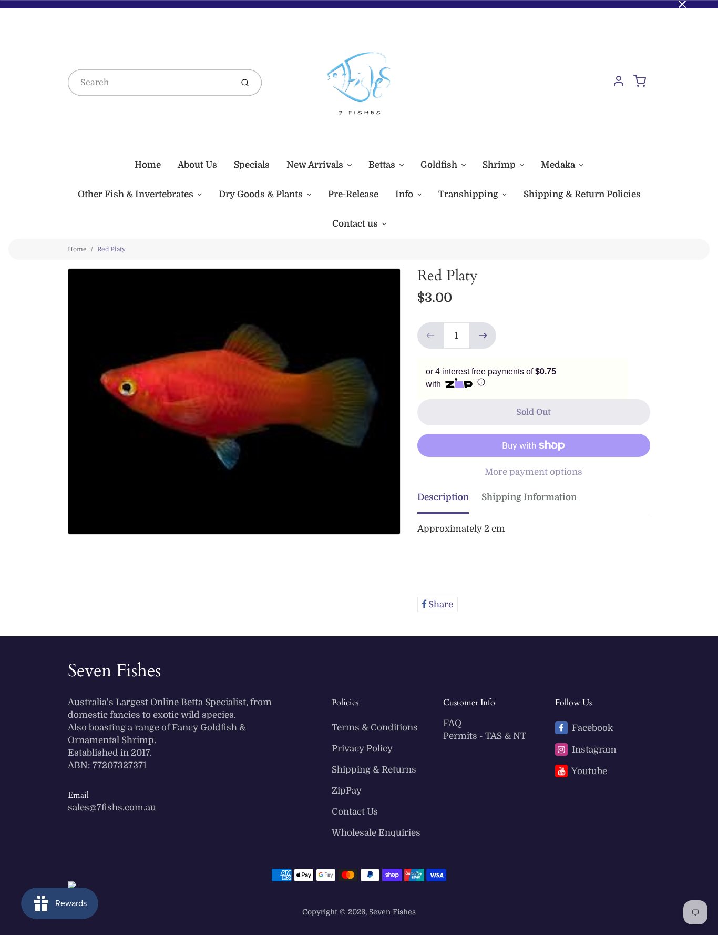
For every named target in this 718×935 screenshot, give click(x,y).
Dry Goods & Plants (261, 194)
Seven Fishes (114, 670)
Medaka (558, 165)
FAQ (452, 723)
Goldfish (438, 165)
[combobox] (149, 82)
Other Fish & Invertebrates (135, 194)
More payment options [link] (533, 472)
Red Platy (111, 249)
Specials (252, 165)
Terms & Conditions (375, 728)
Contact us (355, 224)
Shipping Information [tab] (529, 497)
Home (148, 165)
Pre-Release (353, 194)
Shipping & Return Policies (582, 194)
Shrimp (499, 165)
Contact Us (355, 812)
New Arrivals (314, 165)
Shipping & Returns (374, 770)
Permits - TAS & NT (484, 736)
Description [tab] (443, 497)
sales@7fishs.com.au (112, 807)
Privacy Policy (362, 749)
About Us (197, 165)
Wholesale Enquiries (376, 833)
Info (404, 194)
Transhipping (468, 194)
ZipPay (347, 791)
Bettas (381, 165)
